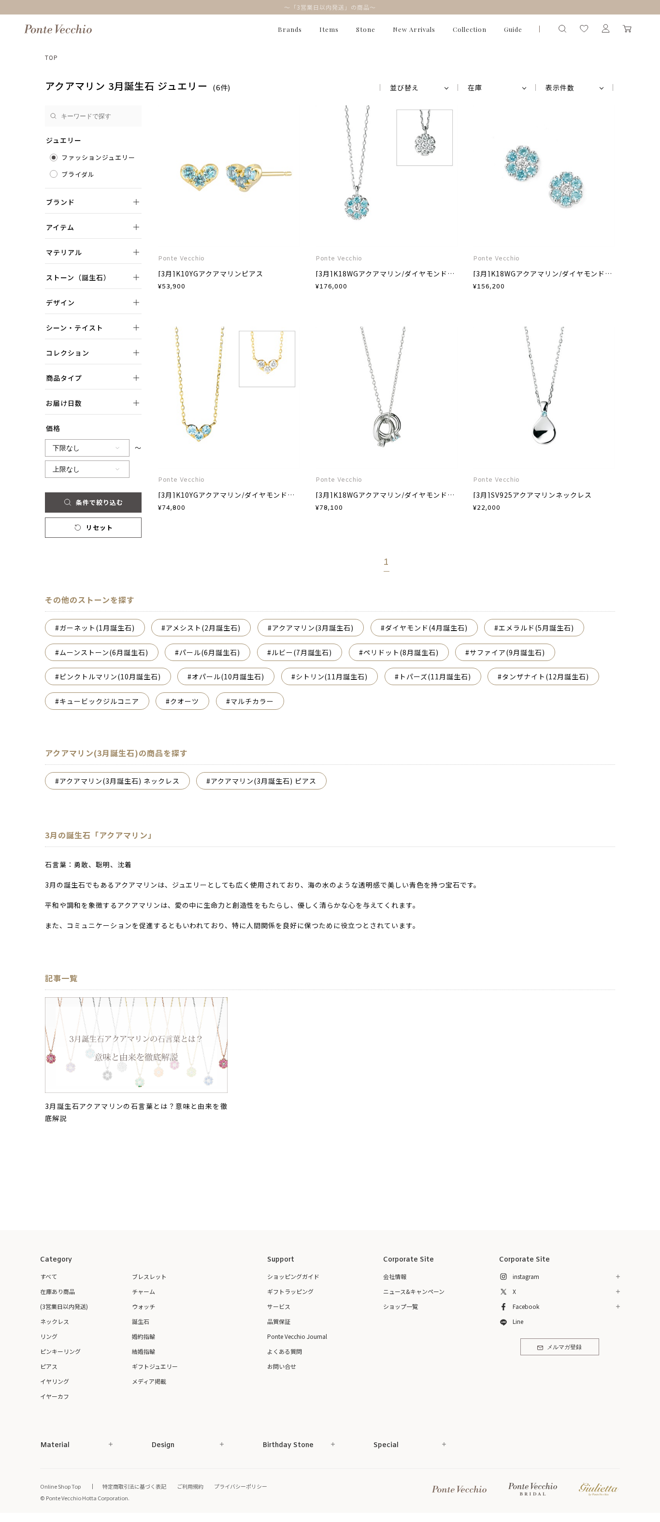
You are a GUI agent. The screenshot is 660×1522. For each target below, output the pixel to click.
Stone (365, 29)
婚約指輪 (143, 1336)
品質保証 (278, 1321)
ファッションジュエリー (98, 157)
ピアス (48, 1366)
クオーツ (184, 701)
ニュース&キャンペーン (414, 1291)
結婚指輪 (143, 1351)
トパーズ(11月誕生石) (435, 676)
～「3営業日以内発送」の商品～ (330, 7)
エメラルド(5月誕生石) (536, 627)
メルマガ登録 (564, 1347)
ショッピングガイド (293, 1276)
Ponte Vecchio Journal (297, 1336)
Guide (513, 29)
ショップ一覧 (400, 1306)
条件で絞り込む (99, 502)
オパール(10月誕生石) (228, 676)
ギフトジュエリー (155, 1366)
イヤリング (54, 1381)
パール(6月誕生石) (209, 652)
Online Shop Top (60, 1486)
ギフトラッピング (290, 1291)
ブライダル (78, 174)
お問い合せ (281, 1366)
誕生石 (140, 1321)
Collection (470, 29)
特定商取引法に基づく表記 (134, 1486)
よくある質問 (284, 1351)
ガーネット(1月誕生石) (97, 627)
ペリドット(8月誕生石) (401, 652)
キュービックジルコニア (99, 701)
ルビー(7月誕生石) (302, 652)
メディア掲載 (149, 1381)
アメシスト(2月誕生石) (203, 627)
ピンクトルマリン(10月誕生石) (110, 676)
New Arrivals (414, 29)
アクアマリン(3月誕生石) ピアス (263, 781)
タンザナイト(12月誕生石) (545, 676)
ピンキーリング (60, 1351)
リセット (99, 527)
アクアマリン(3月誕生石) (313, 627)
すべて (48, 1276)
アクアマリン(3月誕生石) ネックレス (119, 781)
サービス (278, 1306)
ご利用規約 (190, 1486)
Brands (290, 29)
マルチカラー (252, 701)
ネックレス (54, 1321)
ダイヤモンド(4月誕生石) (426, 627)
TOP (51, 57)
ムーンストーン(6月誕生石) (103, 652)
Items (329, 29)
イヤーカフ (54, 1396)
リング (48, 1336)
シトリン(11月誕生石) (332, 676)
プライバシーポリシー (240, 1486)
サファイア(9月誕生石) (507, 652)
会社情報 (394, 1276)
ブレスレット (149, 1276)
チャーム (143, 1291)
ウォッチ (143, 1306)
